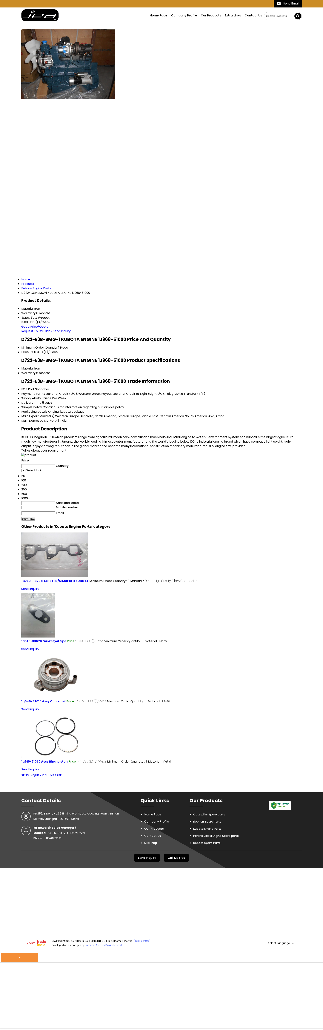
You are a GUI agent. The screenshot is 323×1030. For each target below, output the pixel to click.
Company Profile (184, 15)
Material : (163, 581)
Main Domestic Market (38, 420)
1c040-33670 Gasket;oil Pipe (43, 641)
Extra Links (233, 15)
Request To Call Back (36, 331)
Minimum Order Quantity (39, 347)
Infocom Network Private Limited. (104, 945)
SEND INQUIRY (31, 775)
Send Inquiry (62, 331)
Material (27, 368)
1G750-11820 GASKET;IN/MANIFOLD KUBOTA (55, 581)
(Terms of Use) (142, 941)
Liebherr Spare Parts (207, 821)
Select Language (279, 943)
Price (25, 352)
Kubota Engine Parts (207, 829)
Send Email (290, 3)
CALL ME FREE (52, 775)
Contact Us (253, 15)
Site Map (150, 843)
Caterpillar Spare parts (209, 814)
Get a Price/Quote (34, 326)
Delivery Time (31, 403)
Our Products (211, 15)
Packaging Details (34, 411)
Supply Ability (31, 398)
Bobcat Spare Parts (207, 843)
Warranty (28, 373)
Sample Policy (31, 407)
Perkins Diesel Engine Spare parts (216, 836)
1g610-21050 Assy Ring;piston (44, 761)
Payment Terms (33, 394)
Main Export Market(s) (37, 416)
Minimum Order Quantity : (109, 581)
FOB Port (27, 389)
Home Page (158, 15)
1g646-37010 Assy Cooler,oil (43, 701)
